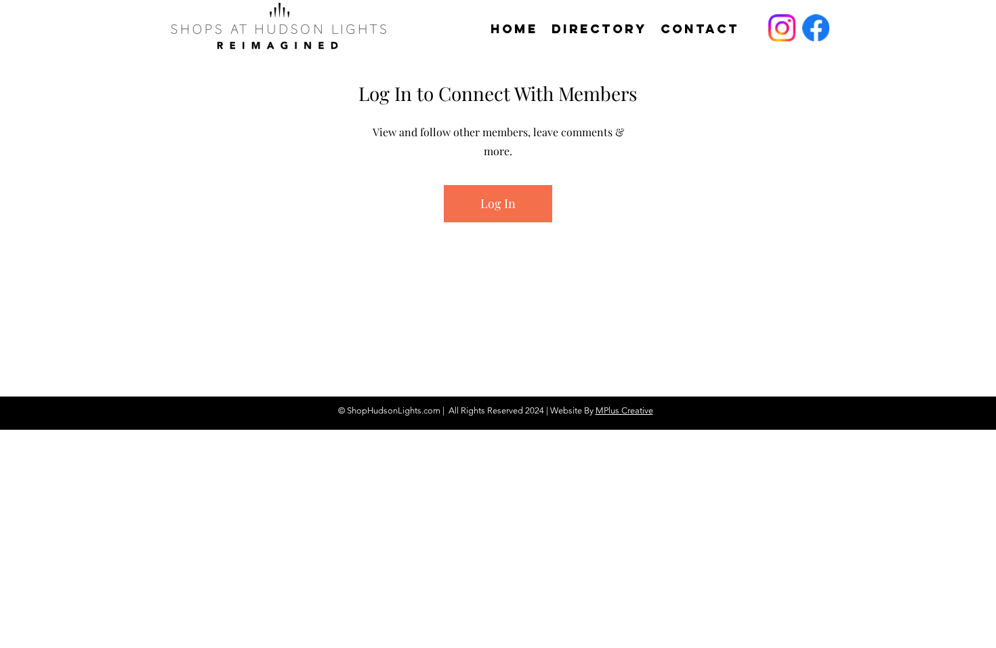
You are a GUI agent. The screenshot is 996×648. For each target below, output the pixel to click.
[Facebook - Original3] (815, 27)
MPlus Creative (624, 410)
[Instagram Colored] (781, 27)
